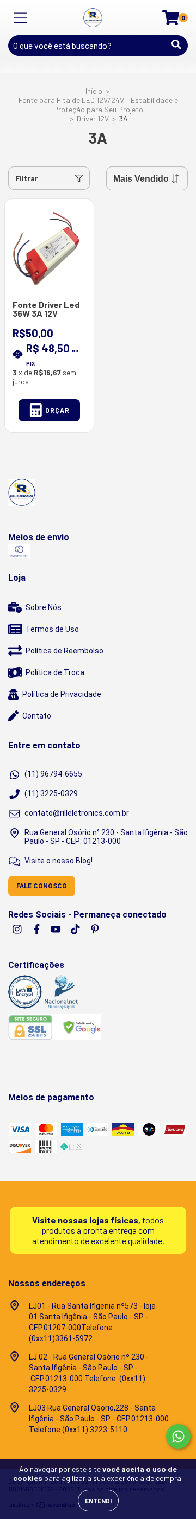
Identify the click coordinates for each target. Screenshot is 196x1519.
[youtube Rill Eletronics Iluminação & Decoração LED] (56, 929)
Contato (36, 716)
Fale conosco (41, 886)
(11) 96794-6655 (53, 774)
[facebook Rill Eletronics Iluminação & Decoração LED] (37, 929)
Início (93, 90)
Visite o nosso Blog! (58, 860)
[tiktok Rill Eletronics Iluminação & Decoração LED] (76, 929)
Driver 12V (93, 118)
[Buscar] (176, 44)
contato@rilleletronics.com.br (76, 813)
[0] (171, 20)
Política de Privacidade (61, 694)
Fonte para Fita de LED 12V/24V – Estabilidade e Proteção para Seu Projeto (98, 104)
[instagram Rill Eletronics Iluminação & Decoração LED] (18, 929)
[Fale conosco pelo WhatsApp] (178, 1436)
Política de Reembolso (64, 650)
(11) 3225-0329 (51, 793)
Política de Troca (55, 672)
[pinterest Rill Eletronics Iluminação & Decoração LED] (95, 929)
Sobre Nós (44, 607)
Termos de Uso (52, 629)
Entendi (98, 1500)
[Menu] (20, 18)
